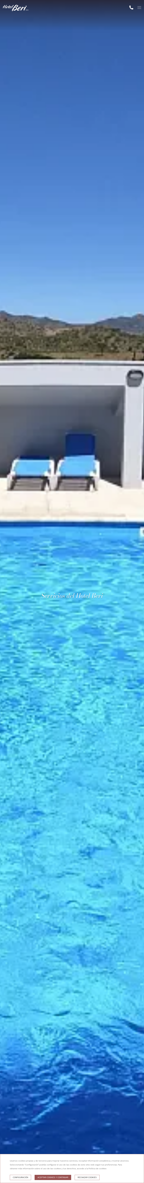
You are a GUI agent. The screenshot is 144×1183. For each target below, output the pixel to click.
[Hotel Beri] (15, 8)
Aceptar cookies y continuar (53, 1177)
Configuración (20, 1177)
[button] (139, 7)
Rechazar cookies (87, 1177)
